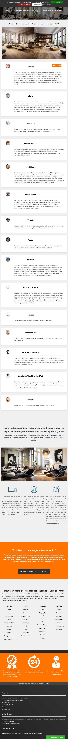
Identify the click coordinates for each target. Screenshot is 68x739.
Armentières (9, 616)
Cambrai (25, 609)
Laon (42, 609)
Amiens (9, 613)
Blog (3, 707)
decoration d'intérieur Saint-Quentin (11, 723)
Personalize (37, 4)
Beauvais (9, 626)
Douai (25, 629)
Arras (9, 619)
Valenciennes (59, 619)
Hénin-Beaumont (26, 636)
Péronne (42, 635)
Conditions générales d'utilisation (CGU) (12, 700)
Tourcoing (59, 616)
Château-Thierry (25, 616)
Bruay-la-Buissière (9, 639)
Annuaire (4, 698)
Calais (25, 606)
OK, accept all (57, 2)
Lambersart (42, 606)
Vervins (59, 623)
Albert (9, 609)
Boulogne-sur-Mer (9, 636)
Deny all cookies (25, 4)
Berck (9, 629)
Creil (25, 626)
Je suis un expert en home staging (34, 571)
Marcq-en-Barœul (42, 625)
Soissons (59, 613)
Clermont (25, 619)
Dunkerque (26, 632)
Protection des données (8, 702)
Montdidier (42, 631)
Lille (42, 621)
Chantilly (25, 613)
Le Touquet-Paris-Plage (42, 614)
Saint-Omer (59, 606)
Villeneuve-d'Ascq (59, 626)
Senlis (59, 609)
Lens (42, 618)
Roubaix (42, 638)
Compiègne (25, 623)
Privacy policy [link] (46, 4)
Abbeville (9, 606)
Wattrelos (59, 629)
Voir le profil (57, 65)
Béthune (9, 632)
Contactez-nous (6, 709)
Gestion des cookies (7, 704)
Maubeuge (42, 628)
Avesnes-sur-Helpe (9, 623)
